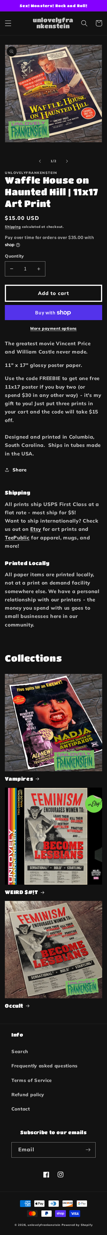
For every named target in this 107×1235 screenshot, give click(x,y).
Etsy (35, 529)
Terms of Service (31, 1080)
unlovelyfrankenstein (44, 1224)
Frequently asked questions (44, 1066)
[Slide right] (67, 161)
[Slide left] (40, 161)
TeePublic (17, 538)
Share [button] (20, 470)
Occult (14, 1006)
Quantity (14, 256)
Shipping (13, 226)
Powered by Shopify (77, 1224)
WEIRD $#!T (21, 892)
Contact (20, 1109)
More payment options (53, 328)
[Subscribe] (88, 1150)
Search (19, 1051)
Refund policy (27, 1094)
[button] (8, 23)
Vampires (19, 779)
